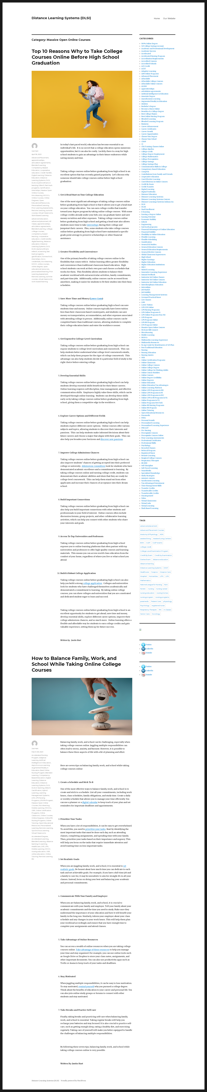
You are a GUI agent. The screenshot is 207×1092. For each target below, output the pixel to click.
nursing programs (162, 597)
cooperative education (150, 177)
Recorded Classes (148, 448)
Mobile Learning (38, 808)
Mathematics (145, 580)
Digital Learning (38, 175)
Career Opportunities (149, 134)
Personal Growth (148, 420)
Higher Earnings (148, 260)
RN (33, 859)
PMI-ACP (144, 428)
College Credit (147, 152)
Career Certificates (148, 129)
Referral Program (148, 451)
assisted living (145, 538)
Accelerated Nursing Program (153, 56)
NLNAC (143, 589)
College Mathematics (149, 157)
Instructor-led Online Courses (153, 280)
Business (144, 124)
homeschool (47, 256)
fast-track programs (149, 227)
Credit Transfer (46, 173)
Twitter (149, 645)
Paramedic (145, 415)
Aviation (144, 104)
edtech (34, 251)
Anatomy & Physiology (149, 534)
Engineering (146, 224)
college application (92, 583)
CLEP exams (157, 543)
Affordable (145, 79)
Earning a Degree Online (151, 214)
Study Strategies (147, 476)
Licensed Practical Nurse (151, 297)
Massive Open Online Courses (153, 327)
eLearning (42, 251)
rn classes (167, 610)
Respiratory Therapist (150, 461)
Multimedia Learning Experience (154, 340)
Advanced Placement (40, 158)
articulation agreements (41, 163)
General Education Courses (152, 247)
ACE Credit (145, 66)
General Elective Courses (151, 252)
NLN (165, 585)
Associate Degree (148, 96)
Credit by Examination (163, 555)
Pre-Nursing (146, 430)
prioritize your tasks (95, 829)
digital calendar (90, 802)
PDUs (143, 418)
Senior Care (145, 614)
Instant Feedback (148, 275)
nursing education (39, 851)
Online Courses (37, 198)
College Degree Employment (152, 154)
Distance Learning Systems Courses (155, 199)
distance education (160, 559)
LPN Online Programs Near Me (153, 315)
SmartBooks (146, 471)
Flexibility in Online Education (153, 234)
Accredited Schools (148, 64)
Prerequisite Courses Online (152, 435)
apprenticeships (38, 160)
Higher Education (148, 262)
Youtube (149, 653)
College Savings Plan (149, 164)
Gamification (45, 188)
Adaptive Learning (148, 71)
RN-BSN (144, 463)
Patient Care (156, 601)
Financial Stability (148, 232)
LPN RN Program (46, 800)
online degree (37, 266)
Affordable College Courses (152, 81)
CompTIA (145, 172)
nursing (151, 589)
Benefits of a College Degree (152, 111)
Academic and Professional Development (157, 49)
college (49, 229)
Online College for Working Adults (154, 370)
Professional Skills (148, 443)
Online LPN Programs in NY (152, 393)
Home (157, 18)
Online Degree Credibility (151, 378)
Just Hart (35, 151)
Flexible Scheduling (149, 240)
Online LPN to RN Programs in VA (154, 398)
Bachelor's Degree (148, 106)
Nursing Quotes (147, 355)
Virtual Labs (146, 503)
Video (143, 498)
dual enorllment (42, 249)
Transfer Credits (148, 488)
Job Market (145, 290)
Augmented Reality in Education (154, 101)
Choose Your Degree (149, 137)
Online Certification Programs (153, 360)
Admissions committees (93, 466)
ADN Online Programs (150, 74)
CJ (142, 144)
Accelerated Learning (40, 839)
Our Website (169, 18)
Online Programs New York (152, 403)
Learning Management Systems (154, 295)
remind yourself (86, 986)
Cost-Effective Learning (150, 179)
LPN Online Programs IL (151, 312)
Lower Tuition (146, 305)
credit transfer (45, 239)
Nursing (144, 350)
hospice (154, 572)
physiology (167, 601)
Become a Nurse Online (150, 109)
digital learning (37, 241)
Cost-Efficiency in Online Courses (154, 182)
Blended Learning (39, 165)
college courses (38, 231)
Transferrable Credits (150, 493)
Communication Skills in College (154, 167)
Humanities (153, 576)
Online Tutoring (147, 410)
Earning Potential (148, 217)
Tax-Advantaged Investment (152, 483)
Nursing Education (148, 353)
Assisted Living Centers (162, 538)
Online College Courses (150, 365)
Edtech (41, 185)
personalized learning (40, 271)
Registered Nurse (148, 453)
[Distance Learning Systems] (157, 630)
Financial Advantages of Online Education (158, 229)
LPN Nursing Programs (150, 310)
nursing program (146, 597)
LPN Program (146, 317)
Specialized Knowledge (150, 473)
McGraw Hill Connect (149, 330)
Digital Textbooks (148, 192)
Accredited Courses (149, 61)
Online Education (148, 383)
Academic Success (148, 51)
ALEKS (144, 86)
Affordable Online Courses (151, 84)
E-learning (40, 788)
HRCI (143, 267)
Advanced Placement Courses (152, 530)
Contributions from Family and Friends (156, 174)
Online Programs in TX (150, 400)
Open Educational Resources (152, 413)
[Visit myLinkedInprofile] (143, 649)
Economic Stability (148, 219)
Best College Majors (149, 114)
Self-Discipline (147, 466)
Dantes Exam (145, 559)
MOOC (34, 264)
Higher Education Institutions (153, 265)
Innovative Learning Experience (154, 272)
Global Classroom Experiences (153, 255)
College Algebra (147, 149)
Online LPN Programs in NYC (152, 395)
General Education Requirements (154, 250)
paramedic (144, 601)
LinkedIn (149, 649)
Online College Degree (150, 368)
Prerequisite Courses (149, 433)
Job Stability (146, 292)
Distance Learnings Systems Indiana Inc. (157, 202)
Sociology (156, 614)
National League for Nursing (151, 585)
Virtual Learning (147, 506)
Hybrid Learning (148, 270)
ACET (143, 69)
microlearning (46, 261)
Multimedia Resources (150, 343)
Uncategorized (147, 496)
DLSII (34, 183)
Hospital (143, 576)
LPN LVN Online (147, 307)
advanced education (40, 219)
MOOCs (46, 195)
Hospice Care (165, 572)
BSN (142, 543)
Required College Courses (151, 458)
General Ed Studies (148, 245)
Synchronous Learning (40, 830)
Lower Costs (96, 298)
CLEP (148, 543)
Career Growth (147, 132)
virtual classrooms (45, 279)
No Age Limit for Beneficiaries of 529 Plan (157, 345)
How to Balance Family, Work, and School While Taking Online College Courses (76, 664)
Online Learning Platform (151, 388)
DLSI (48, 180)
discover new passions (112, 439)
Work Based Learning (40, 215)
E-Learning (43, 844)
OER (33, 810)
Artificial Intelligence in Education (154, 94)
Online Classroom (148, 363)
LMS (33, 798)
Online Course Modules (150, 373)
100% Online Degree (149, 44)
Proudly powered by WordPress (73, 1081)
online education (38, 854)
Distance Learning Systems (152, 197)
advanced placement (40, 221)
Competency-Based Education (153, 169)
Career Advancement (149, 126)
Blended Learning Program (152, 121)
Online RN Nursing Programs (152, 405)
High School (146, 257)
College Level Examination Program (154, 551)
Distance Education (149, 194)
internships (92, 225)
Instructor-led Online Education (153, 282)
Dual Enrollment (42, 183)
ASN (161, 534)
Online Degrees (38, 818)
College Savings (147, 162)
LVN (167, 576)
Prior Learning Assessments (42, 208)
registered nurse (158, 605)
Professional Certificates (151, 440)
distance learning (147, 564)
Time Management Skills (151, 486)
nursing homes (162, 593)
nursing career (161, 589)
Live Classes (146, 300)
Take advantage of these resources (92, 949)
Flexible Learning (148, 237)
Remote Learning (38, 210)
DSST (166, 568)
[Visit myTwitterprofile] (143, 645)
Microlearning (37, 195)
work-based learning (40, 282)
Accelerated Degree (40, 836)
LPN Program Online (149, 320)
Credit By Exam (147, 184)
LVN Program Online (149, 325)
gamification (36, 256)
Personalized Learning (40, 205)
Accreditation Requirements (152, 59)
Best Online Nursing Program (153, 116)
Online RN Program (149, 408)
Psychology (145, 446)
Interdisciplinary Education (152, 285)
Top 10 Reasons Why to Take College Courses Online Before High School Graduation (77, 57)
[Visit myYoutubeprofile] (143, 653)
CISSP (143, 142)
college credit (145, 547)
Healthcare (36, 846)
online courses (43, 264)
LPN (46, 846)
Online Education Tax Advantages (154, 385)
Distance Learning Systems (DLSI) (61, 18)
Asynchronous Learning (41, 765)
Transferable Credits (149, 491)
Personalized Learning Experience (155, 425)
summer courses (148, 478)
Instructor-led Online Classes (152, 277)
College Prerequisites (149, 159)
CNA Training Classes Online (152, 147)
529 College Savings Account (152, 46)
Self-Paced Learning (149, 468)
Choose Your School (148, 139)
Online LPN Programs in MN (152, 390)
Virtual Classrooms (45, 213)
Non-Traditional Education (151, 348)
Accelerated (146, 54)
